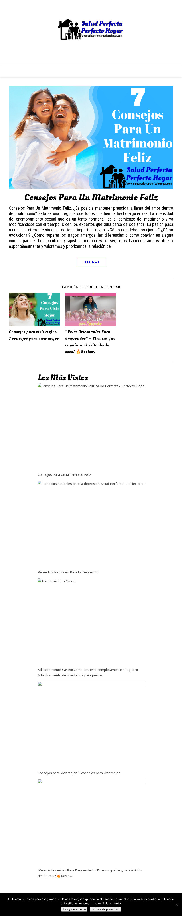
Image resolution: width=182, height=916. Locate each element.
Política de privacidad (105, 909)
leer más (91, 262)
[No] (176, 904)
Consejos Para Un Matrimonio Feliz (91, 198)
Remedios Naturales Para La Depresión (68, 572)
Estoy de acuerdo (74, 909)
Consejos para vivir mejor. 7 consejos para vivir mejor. (79, 773)
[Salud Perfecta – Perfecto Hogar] (91, 29)
